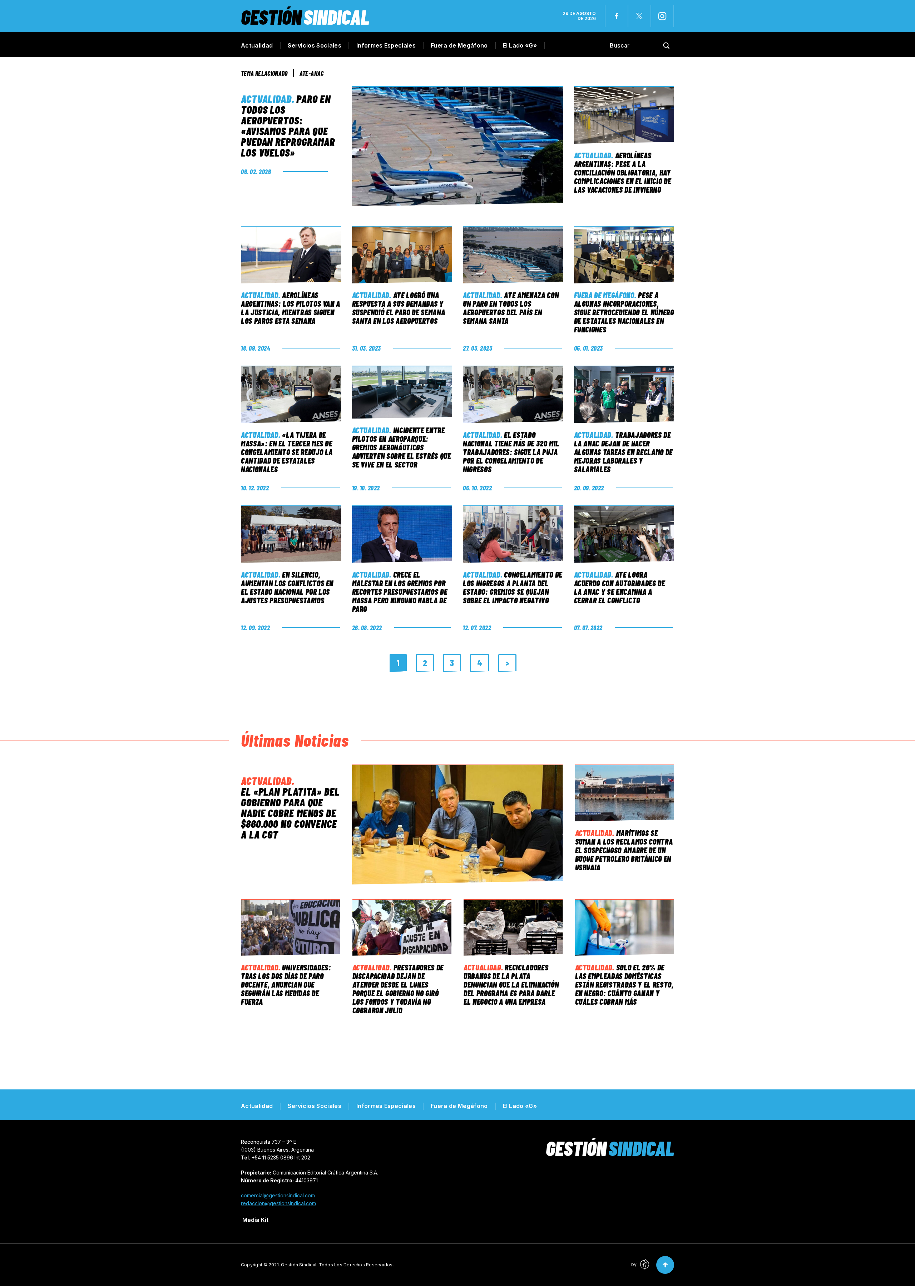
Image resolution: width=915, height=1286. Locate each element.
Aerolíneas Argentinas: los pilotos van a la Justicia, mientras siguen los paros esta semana (290, 307)
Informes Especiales (386, 45)
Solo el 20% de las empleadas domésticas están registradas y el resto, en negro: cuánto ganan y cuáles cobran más (624, 984)
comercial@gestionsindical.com (278, 1195)
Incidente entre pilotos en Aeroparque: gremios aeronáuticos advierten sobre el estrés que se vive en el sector (401, 447)
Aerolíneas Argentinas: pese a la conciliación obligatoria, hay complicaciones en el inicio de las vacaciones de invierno (622, 172)
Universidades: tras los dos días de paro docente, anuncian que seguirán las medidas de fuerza (286, 984)
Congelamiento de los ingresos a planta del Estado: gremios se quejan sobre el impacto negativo (512, 587)
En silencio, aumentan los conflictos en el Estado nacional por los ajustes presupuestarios (287, 587)
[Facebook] (616, 16)
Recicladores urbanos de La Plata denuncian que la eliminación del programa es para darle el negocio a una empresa (511, 984)
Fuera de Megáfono (459, 45)
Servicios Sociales (314, 45)
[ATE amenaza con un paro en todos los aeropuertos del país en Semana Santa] (513, 254)
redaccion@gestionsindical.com (278, 1203)
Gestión (305, 17)
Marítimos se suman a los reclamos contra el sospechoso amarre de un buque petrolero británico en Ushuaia (624, 850)
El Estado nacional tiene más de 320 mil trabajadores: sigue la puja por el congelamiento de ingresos (511, 452)
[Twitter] (639, 16)
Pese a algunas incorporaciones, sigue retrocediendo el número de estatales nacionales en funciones (624, 312)
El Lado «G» (520, 45)
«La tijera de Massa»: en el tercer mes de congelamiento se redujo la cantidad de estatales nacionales (287, 452)
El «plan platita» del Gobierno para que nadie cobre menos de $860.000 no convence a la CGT (290, 813)
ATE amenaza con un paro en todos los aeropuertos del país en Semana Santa (511, 307)
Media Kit (255, 1219)
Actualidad (257, 45)
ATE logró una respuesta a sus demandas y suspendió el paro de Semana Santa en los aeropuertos (398, 307)
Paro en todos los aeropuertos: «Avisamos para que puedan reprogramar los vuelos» (288, 125)
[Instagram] (662, 16)
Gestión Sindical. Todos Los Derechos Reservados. (337, 1264)
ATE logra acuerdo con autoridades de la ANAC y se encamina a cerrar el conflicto (619, 587)
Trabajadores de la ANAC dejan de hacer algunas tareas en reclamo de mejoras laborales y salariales (623, 452)
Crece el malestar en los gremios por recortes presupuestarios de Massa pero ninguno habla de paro (399, 591)
